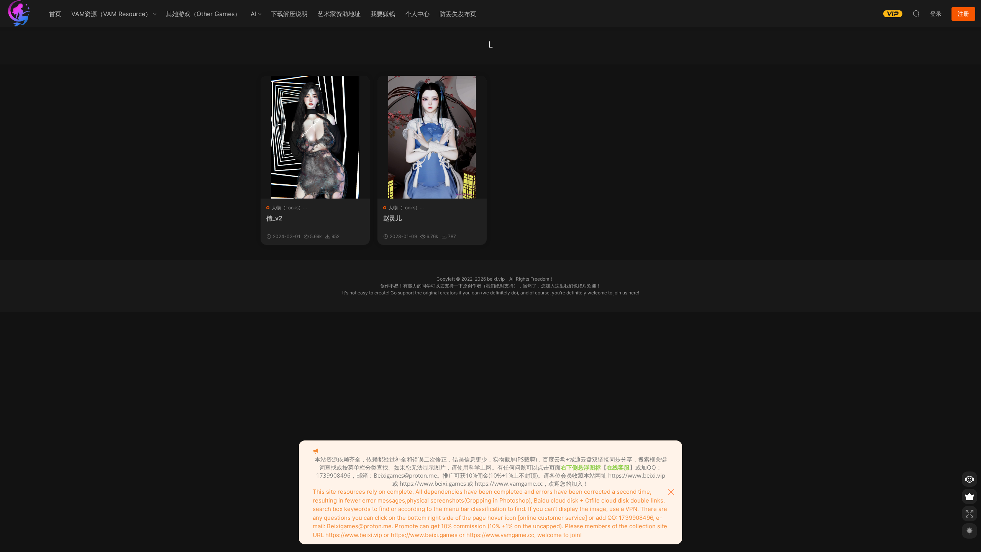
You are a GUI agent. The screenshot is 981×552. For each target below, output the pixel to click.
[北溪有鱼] (19, 13)
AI (253, 14)
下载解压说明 (289, 14)
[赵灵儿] (432, 137)
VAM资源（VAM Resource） (111, 14)
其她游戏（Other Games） (203, 14)
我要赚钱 (383, 14)
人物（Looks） (287, 207)
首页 (55, 14)
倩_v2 (274, 218)
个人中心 (417, 14)
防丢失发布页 (458, 14)
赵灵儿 (392, 218)
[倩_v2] (315, 137)
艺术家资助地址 (339, 14)
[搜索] (916, 13)
